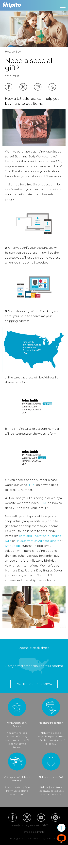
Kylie (8, 540)
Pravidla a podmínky (33, 831)
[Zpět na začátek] (61, 828)
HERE (31, 484)
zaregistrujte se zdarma (34, 684)
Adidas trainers (48, 540)
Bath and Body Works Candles (40, 536)
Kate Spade (13, 545)
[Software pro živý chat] (61, 838)
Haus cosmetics (26, 540)
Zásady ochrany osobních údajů (30, 825)
